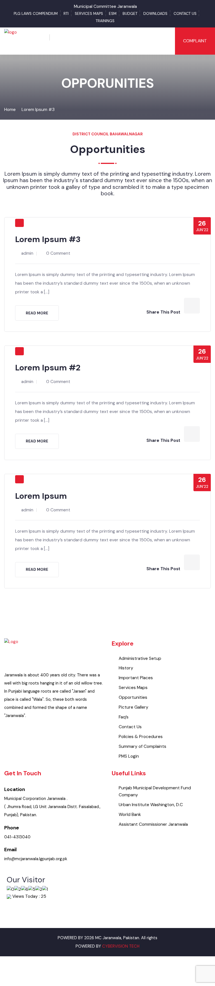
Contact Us (185, 13)
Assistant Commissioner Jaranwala (153, 824)
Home (10, 109)
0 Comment (58, 253)
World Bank (130, 814)
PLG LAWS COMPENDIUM (36, 13)
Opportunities (133, 697)
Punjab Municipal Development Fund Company (155, 791)
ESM (112, 13)
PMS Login (129, 756)
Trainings (105, 20)
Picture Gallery (133, 707)
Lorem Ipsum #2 (47, 367)
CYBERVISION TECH (120, 946)
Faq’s (123, 717)
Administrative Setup (140, 658)
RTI (66, 13)
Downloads (155, 13)
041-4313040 (17, 837)
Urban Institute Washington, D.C (151, 805)
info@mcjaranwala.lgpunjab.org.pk (35, 859)
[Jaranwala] (10, 40)
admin (27, 253)
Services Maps (89, 13)
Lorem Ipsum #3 (38, 109)
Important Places (136, 678)
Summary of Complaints (142, 746)
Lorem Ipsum (41, 496)
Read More (37, 313)
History (126, 668)
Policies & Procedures (141, 736)
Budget (130, 13)
